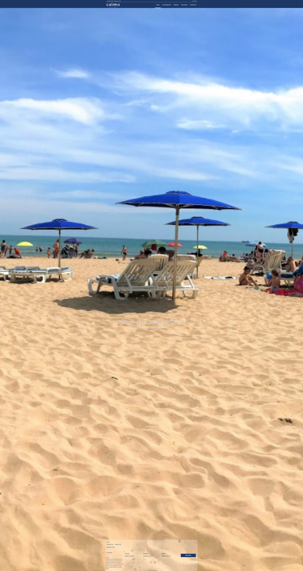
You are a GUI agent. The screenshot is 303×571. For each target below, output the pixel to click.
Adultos (163, 553)
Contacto (193, 5)
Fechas (107, 542)
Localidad (127, 553)
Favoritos (194, 1)
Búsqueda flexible (110, 547)
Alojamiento (146, 553)
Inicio (158, 5)
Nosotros (184, 5)
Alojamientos (166, 5)
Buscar (188, 555)
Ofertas (176, 5)
